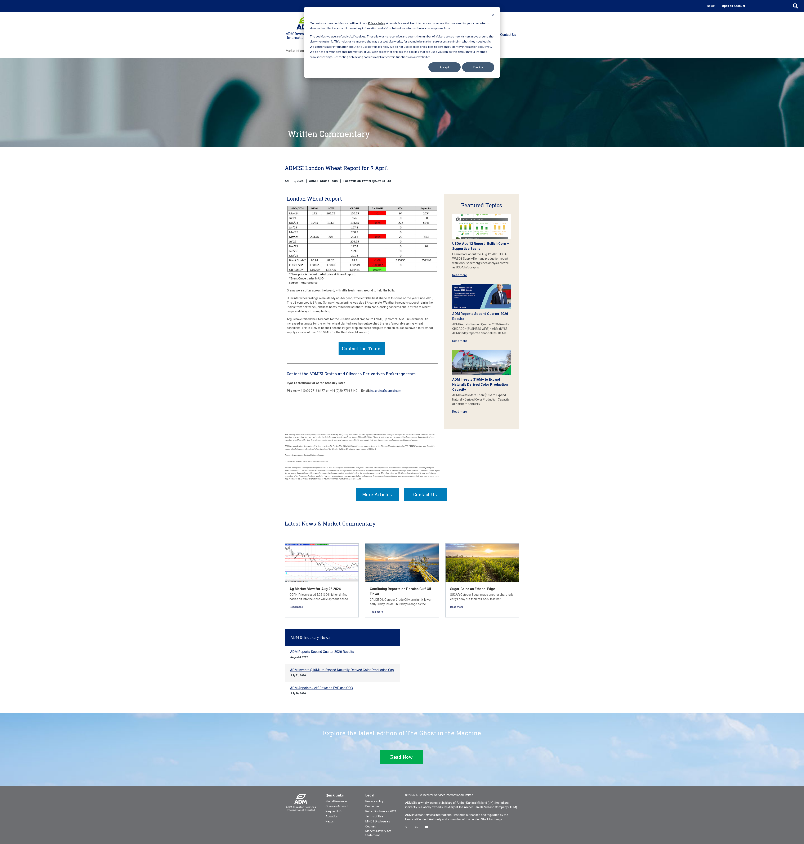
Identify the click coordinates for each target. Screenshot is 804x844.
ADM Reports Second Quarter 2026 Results (322, 652)
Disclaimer (372, 806)
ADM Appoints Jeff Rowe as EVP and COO (321, 688)
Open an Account (733, 6)
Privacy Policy (374, 801)
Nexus (711, 6)
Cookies (370, 826)
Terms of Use (374, 816)
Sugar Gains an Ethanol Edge (472, 589)
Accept (444, 67)
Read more (459, 275)
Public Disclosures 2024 (380, 811)
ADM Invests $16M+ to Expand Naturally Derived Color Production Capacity (480, 385)
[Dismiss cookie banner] (492, 15)
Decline (478, 67)
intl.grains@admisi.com (385, 390)
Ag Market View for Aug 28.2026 (315, 589)
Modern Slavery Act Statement (378, 833)
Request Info (334, 811)
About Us (332, 816)
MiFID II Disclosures (377, 821)
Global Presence (336, 801)
